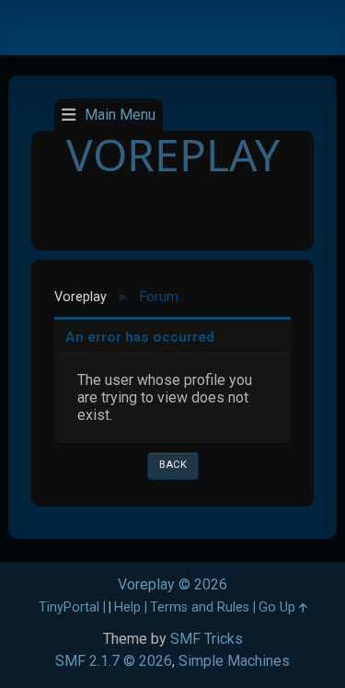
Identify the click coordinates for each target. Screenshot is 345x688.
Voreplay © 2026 (172, 584)
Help (127, 607)
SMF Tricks (206, 638)
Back (173, 465)
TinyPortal (69, 607)
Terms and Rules (199, 607)
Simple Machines (234, 661)
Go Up (279, 607)
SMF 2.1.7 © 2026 (113, 661)
